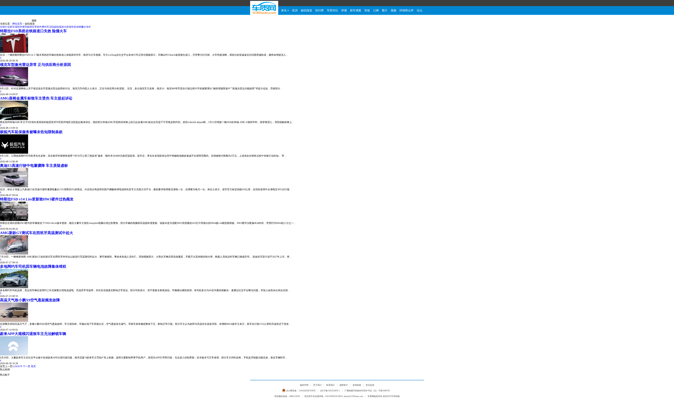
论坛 (419, 10)
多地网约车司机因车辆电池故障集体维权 (33, 266)
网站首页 (17, 23)
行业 (7, 27)
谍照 (17, 27)
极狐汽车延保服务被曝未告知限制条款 (31, 132)
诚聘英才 (343, 385)
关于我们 (317, 385)
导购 (27, 27)
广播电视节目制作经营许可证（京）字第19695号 (367, 390)
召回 (51, 27)
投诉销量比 (80, 27)
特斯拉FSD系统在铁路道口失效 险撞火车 (33, 31)
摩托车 (45, 27)
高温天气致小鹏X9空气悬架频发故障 (30, 300)
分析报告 (69, 27)
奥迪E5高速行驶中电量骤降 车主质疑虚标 (34, 165)
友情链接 (357, 385)
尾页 (33, 366)
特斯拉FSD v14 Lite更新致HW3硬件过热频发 (37, 199)
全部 (2, 27)
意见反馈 (370, 385)
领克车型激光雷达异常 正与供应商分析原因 (35, 65)
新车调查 (355, 10)
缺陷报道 (306, 10)
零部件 (38, 27)
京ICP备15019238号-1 (330, 390)
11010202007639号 (307, 390)
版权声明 (304, 385)
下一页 (26, 366)
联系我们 (330, 385)
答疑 (367, 10)
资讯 (284, 10)
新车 (12, 27)
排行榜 (319, 10)
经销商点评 (406, 10)
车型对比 (332, 10)
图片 (385, 10)
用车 (31, 27)
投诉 (295, 10)
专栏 (88, 27)
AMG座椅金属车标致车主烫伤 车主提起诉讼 (36, 98)
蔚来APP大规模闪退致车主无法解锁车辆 (33, 334)
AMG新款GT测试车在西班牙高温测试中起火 (36, 233)
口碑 (376, 10)
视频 (393, 10)
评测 (344, 10)
